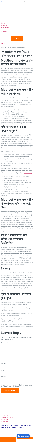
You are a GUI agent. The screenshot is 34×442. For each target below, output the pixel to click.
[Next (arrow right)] (12, 440)
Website (3, 377)
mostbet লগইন (28, 173)
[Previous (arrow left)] (4, 440)
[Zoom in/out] (4, 438)
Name (3, 363)
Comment (4, 343)
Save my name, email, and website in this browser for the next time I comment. (16, 385)
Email (3, 370)
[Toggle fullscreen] (12, 438)
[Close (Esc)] (29, 438)
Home (3, 43)
